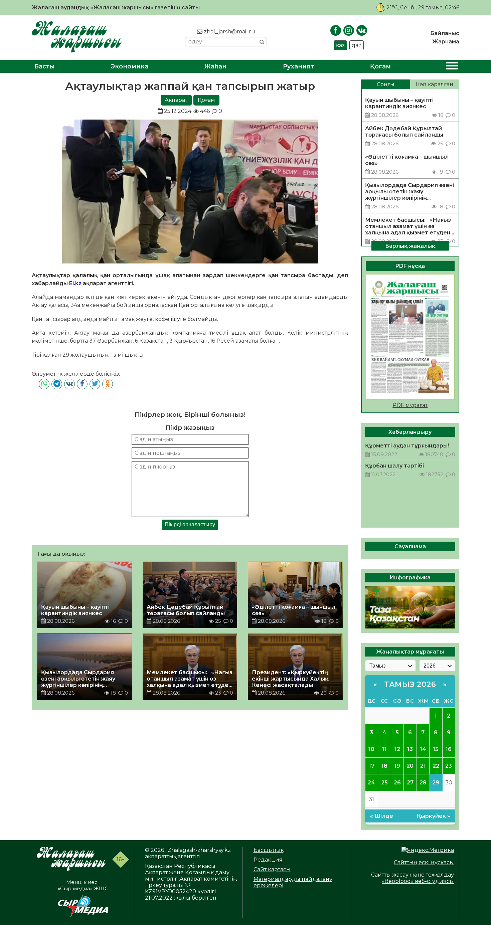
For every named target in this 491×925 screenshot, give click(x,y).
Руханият (298, 66)
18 (384, 766)
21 (423, 766)
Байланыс (444, 33)
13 (410, 749)
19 (397, 766)
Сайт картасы (272, 869)
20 (410, 766)
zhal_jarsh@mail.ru (228, 31)
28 (423, 782)
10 (371, 749)
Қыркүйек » (433, 816)
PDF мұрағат (410, 405)
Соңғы (385, 84)
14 (423, 749)
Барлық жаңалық (410, 245)
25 (384, 782)
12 (397, 749)
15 (436, 749)
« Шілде (381, 816)
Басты (44, 66)
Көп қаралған (434, 84)
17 (371, 766)
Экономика (129, 66)
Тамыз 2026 (410, 684)
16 (449, 749)
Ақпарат (176, 100)
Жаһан (215, 66)
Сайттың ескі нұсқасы (424, 862)
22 (436, 766)
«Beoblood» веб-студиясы (418, 881)
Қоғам (380, 66)
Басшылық (269, 850)
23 (448, 766)
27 (410, 782)
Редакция (268, 860)
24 (371, 782)
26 (397, 782)
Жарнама (445, 41)
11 (384, 749)
